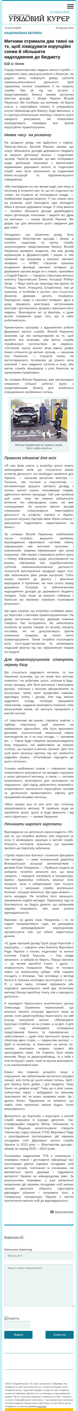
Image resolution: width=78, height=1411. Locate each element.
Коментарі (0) (14, 1237)
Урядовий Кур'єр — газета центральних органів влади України (39, 16)
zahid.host (41, 1406)
